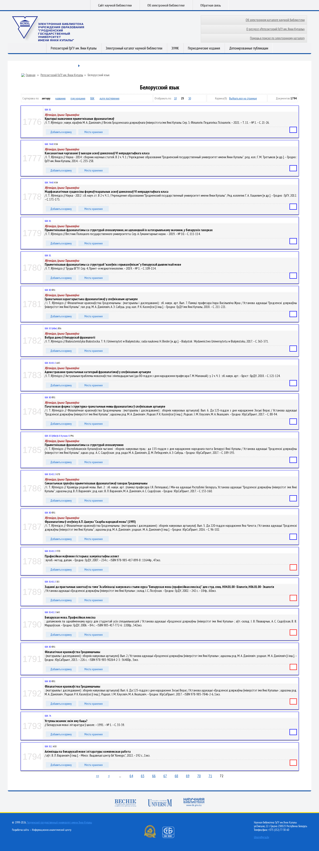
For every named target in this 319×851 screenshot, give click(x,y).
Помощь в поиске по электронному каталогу (277, 38)
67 (165, 775)
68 (176, 775)
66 (154, 775)
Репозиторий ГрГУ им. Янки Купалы (74, 48)
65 (142, 775)
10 (175, 98)
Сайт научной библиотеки (115, 5)
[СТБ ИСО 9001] (171, 837)
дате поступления (109, 98)
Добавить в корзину (61, 132)
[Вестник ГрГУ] (125, 803)
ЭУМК (175, 48)
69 (187, 775)
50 (189, 98)
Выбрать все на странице (243, 98)
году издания (78, 98)
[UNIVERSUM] (160, 803)
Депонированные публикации (248, 48)
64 (131, 775)
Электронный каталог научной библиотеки (134, 48)
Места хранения (93, 132)
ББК (92, 98)
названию (60, 98)
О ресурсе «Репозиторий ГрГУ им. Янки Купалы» (275, 29)
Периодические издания (204, 48)
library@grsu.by (261, 837)
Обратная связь (210, 5)
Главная (30, 75)
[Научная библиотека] (194, 802)
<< (97, 775)
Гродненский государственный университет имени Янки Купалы (59, 822)
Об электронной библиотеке (166, 5)
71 (210, 775)
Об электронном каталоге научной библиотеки (275, 20)
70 (199, 775)
